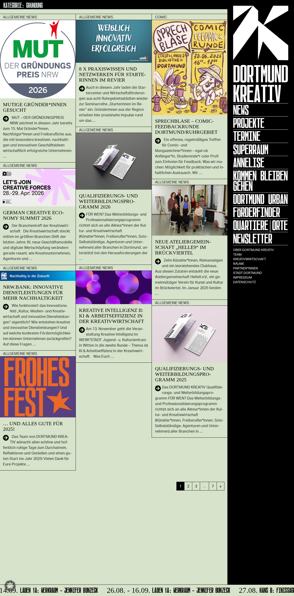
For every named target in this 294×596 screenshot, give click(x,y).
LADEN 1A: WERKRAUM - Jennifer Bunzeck (164, 589)
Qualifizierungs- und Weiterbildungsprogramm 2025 (184, 374)
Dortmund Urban (260, 199)
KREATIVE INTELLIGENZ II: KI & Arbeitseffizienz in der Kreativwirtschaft (111, 315)
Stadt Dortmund (247, 273)
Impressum (242, 277)
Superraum (250, 149)
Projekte (248, 123)
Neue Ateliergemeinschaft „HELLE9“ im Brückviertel (183, 247)
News (241, 109)
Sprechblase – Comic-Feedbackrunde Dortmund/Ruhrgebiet (186, 126)
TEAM (237, 254)
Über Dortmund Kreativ (253, 250)
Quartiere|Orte (260, 225)
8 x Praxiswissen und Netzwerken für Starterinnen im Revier (112, 74)
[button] (10, 586)
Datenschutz (244, 282)
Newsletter (252, 238)
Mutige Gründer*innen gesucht (35, 107)
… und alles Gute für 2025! (33, 426)
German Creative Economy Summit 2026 (33, 215)
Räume (238, 263)
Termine (246, 136)
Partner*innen (245, 268)
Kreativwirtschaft (249, 259)
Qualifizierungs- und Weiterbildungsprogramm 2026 (108, 201)
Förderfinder (256, 212)
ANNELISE (248, 162)
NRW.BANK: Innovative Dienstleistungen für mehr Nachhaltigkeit (33, 292)
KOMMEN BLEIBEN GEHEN (260, 180)
